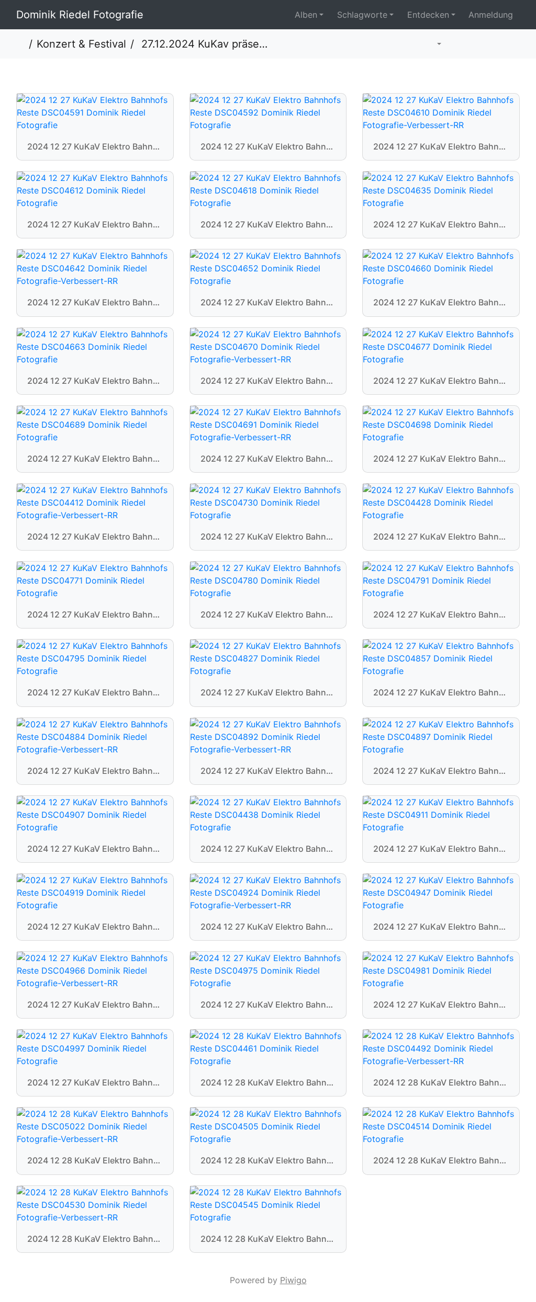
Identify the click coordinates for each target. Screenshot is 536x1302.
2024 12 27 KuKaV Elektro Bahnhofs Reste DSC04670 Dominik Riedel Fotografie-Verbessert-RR (268, 381)
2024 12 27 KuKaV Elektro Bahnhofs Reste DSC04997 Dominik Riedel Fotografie (95, 1083)
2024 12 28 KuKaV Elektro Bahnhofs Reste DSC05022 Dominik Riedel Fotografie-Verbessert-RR (95, 1161)
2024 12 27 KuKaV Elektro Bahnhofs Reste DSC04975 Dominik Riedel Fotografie (268, 1005)
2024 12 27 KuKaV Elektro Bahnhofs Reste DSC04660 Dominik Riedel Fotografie (441, 302)
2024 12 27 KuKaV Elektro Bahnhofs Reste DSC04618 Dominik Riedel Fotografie (268, 225)
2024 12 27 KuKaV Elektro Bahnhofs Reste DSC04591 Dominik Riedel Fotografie (95, 147)
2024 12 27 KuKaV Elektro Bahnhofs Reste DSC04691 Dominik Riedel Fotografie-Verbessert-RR (268, 459)
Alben (306, 14)
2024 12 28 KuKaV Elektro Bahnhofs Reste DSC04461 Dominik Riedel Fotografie (268, 1083)
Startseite (20, 44)
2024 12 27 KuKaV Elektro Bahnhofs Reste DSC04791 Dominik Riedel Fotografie (441, 615)
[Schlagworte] (434, 43)
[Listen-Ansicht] (508, 43)
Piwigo (293, 1280)
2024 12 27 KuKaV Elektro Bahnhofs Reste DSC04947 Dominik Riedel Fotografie (441, 927)
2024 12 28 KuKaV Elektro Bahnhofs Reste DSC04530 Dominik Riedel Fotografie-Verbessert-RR (95, 1239)
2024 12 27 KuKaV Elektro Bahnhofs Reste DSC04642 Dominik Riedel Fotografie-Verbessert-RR (95, 302)
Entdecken (428, 14)
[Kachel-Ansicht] (484, 43)
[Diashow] (460, 43)
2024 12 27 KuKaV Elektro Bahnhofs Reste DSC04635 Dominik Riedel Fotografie (441, 225)
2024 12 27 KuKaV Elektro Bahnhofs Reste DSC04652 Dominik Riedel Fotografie (268, 302)
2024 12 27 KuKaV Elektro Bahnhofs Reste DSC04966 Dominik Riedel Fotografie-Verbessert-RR (95, 1005)
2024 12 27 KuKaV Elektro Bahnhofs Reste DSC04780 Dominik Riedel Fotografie (268, 615)
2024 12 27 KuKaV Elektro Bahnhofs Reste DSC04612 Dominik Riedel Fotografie (95, 225)
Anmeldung (490, 14)
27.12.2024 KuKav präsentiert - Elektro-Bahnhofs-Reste (202, 44)
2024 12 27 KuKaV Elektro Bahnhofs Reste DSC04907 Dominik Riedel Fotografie (95, 849)
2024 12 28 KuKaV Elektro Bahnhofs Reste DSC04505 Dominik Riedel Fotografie (268, 1161)
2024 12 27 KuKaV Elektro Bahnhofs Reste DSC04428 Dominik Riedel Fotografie (441, 537)
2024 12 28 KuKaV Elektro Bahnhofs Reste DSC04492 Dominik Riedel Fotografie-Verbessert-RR (441, 1083)
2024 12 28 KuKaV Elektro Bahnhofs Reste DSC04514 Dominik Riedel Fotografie (441, 1161)
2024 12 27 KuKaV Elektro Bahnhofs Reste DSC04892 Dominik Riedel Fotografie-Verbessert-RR (268, 771)
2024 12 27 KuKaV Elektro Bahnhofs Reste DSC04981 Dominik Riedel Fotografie (441, 1005)
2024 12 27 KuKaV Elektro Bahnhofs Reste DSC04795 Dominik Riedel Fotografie (95, 693)
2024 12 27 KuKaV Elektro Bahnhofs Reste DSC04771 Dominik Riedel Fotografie (95, 615)
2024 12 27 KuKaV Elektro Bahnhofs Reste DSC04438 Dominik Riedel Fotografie (268, 849)
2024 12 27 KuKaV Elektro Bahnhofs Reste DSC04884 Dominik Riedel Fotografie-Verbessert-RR (95, 771)
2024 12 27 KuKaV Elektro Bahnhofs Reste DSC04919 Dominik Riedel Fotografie (95, 927)
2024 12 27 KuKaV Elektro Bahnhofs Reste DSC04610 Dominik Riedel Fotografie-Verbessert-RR (441, 147)
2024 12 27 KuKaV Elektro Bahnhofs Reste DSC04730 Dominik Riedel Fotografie (268, 537)
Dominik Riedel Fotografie (79, 14)
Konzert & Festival (81, 44)
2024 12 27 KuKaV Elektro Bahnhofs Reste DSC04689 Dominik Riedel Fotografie (95, 459)
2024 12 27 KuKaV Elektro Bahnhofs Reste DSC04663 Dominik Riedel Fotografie (95, 381)
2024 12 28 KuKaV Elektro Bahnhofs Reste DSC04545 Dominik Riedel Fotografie (268, 1239)
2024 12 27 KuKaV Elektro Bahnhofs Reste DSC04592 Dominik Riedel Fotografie (268, 147)
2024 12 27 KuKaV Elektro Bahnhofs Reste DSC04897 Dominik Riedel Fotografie (441, 771)
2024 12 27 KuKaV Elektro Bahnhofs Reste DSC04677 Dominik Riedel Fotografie (441, 381)
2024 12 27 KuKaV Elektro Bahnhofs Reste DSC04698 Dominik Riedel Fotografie (441, 459)
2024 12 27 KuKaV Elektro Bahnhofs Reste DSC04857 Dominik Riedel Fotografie (441, 693)
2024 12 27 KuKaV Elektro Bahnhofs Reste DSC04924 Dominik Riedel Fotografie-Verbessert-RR (268, 927)
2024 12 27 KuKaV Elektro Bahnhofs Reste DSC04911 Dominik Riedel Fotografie (441, 849)
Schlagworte (362, 14)
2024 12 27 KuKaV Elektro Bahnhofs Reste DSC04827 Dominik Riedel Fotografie (268, 693)
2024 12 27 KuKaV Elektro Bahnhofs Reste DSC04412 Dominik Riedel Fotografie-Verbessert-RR (95, 537)
